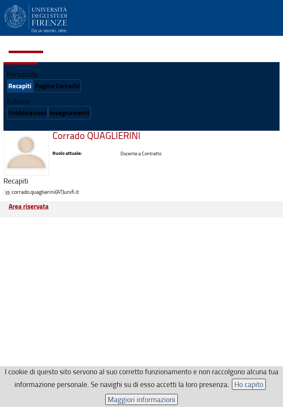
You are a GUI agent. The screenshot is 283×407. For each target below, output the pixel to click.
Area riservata (29, 206)
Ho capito (248, 384)
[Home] (35, 17)
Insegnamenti (69, 112)
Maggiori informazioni (141, 399)
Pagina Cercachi (57, 85)
